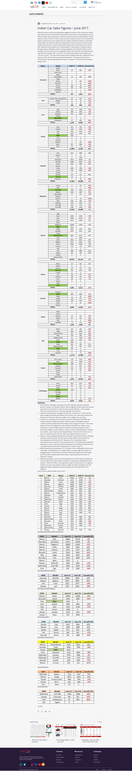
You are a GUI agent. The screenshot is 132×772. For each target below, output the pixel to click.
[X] (43, 2)
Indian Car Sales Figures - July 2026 (40, 741)
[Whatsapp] (50, 2)
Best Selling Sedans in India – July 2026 (65, 741)
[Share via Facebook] (38, 711)
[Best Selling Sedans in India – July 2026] (66, 731)
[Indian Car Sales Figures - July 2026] (41, 731)
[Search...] (85, 2)
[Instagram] (35, 2)
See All (100, 721)
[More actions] (93, 23)
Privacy (103, 769)
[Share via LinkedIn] (46, 711)
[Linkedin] (31, 2)
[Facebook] (39, 2)
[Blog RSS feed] (43, 764)
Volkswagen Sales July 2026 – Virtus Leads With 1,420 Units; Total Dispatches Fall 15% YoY (90, 741)
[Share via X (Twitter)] (42, 711)
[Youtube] (46, 2)
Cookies (110, 769)
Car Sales (40, 706)
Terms (97, 769)
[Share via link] (49, 711)
